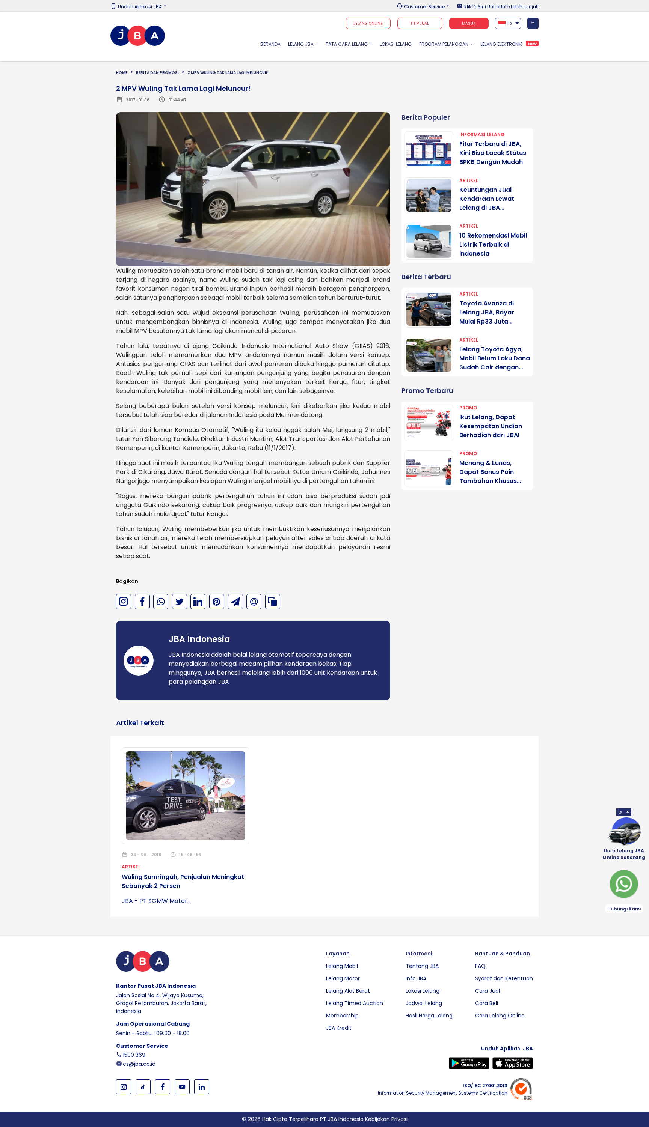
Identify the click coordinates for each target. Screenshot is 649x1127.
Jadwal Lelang (424, 1003)
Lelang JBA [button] (301, 44)
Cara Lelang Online (500, 1015)
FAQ (480, 966)
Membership (342, 1015)
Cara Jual (487, 991)
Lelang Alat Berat (348, 991)
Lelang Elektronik (501, 44)
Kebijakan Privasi (386, 1119)
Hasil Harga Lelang (429, 1015)
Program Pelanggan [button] (444, 44)
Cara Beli (486, 1003)
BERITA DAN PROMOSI (157, 72)
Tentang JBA (422, 966)
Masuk (468, 23)
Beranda (272, 44)
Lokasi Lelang (396, 44)
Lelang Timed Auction (354, 1003)
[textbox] (508, 23)
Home (121, 72)
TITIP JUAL (420, 23)
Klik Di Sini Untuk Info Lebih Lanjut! (501, 7)
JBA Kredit (339, 1028)
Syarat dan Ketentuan (504, 978)
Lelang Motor (343, 978)
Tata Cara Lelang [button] (347, 44)
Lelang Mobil (342, 966)
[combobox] (508, 23)
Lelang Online (367, 23)
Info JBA (416, 978)
